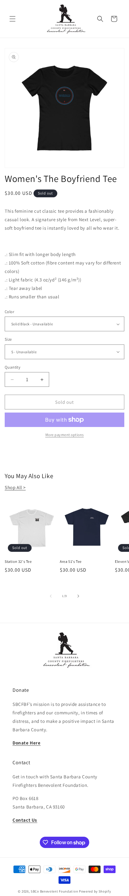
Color (9, 311)
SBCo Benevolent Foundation (54, 891)
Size (8, 339)
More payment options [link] (64, 434)
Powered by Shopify (95, 891)
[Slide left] (51, 596)
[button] (12, 19)
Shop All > (15, 487)
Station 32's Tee (18, 561)
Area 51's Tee (71, 561)
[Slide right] (78, 596)
